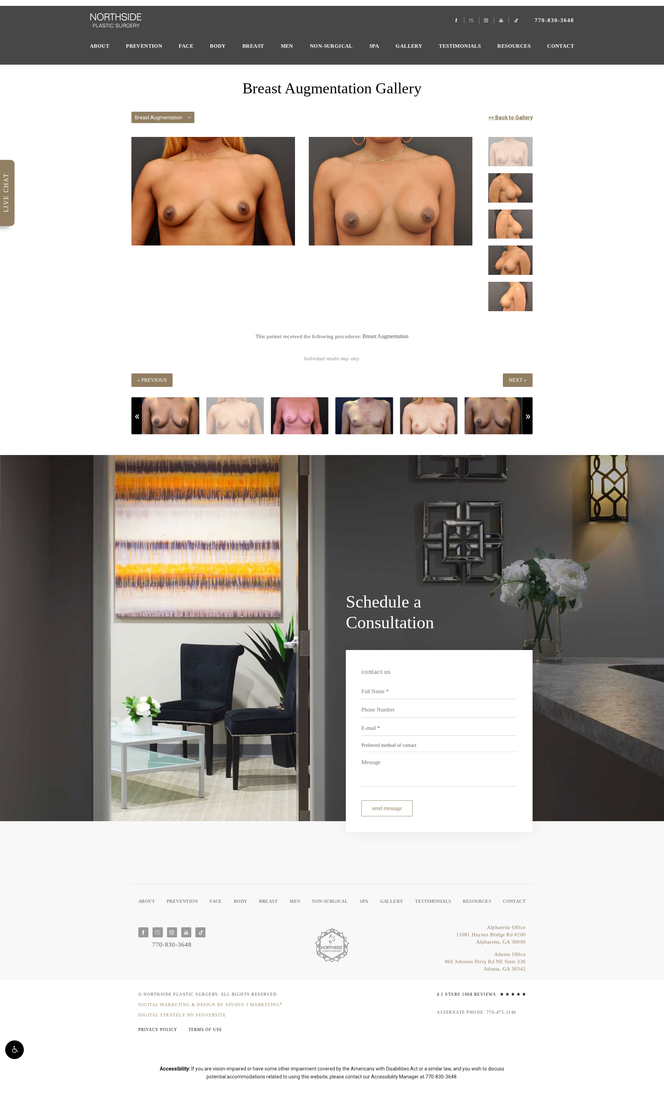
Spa (374, 46)
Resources (514, 46)
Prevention (144, 46)
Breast (253, 46)
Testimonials (460, 46)
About (99, 46)
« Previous (152, 380)
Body (218, 46)
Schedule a (390, 612)
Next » (518, 380)
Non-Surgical (331, 46)
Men (287, 46)
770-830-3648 (440, 1076)
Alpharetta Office (491, 935)
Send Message (387, 808)
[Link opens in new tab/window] (457, 20)
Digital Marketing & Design (210, 1005)
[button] (14, 1049)
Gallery (409, 46)
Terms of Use (205, 1029)
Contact (560, 46)
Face (186, 46)
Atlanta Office (485, 962)
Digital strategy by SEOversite (182, 1015)
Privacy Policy (157, 1029)
